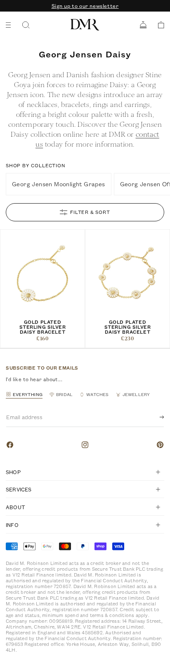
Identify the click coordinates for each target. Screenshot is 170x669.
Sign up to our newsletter (85, 5)
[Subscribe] (155, 417)
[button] (158, 25)
